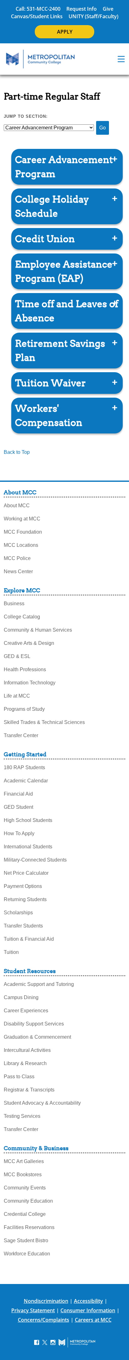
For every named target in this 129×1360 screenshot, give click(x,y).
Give (108, 8)
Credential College (25, 1214)
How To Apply (19, 833)
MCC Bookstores (23, 1174)
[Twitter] (44, 1341)
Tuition (11, 952)
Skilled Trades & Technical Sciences (44, 722)
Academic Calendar (26, 780)
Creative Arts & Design (29, 643)
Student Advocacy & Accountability (42, 1103)
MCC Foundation (23, 532)
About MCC (17, 505)
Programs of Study (24, 709)
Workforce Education (27, 1253)
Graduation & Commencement (37, 1037)
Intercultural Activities (27, 1050)
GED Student (18, 807)
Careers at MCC (93, 1319)
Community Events (25, 1187)
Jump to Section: (26, 116)
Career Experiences (26, 1010)
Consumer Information (87, 1310)
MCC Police (17, 558)
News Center (18, 571)
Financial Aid (18, 794)
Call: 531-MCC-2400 (38, 8)
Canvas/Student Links (37, 16)
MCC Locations (21, 545)
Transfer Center (21, 735)
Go (102, 127)
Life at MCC (17, 696)
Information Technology (29, 682)
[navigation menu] (121, 59)
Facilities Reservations (29, 1227)
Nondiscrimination (46, 1300)
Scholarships (18, 912)
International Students (28, 846)
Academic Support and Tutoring (39, 984)
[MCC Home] (40, 59)
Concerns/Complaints (43, 1319)
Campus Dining (21, 997)
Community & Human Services (38, 630)
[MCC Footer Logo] (77, 1342)
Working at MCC (22, 518)
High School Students (28, 820)
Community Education (28, 1201)
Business (14, 603)
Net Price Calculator (26, 873)
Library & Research (25, 1063)
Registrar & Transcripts (29, 1089)
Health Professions (25, 669)
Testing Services (22, 1116)
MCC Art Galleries (24, 1161)
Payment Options (23, 886)
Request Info (81, 8)
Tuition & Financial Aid (29, 939)
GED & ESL (17, 656)
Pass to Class (19, 1076)
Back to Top (17, 452)
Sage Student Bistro (26, 1240)
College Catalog (22, 616)
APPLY (64, 31)
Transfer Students (23, 925)
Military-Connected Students (35, 859)
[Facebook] (36, 1341)
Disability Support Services (34, 1023)
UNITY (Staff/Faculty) (93, 16)
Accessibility (88, 1300)
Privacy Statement (33, 1310)
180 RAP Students (24, 767)
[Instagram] (52, 1341)
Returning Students (25, 899)
